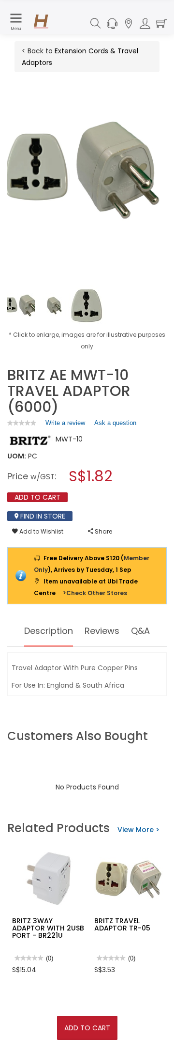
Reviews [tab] (102, 631)
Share (102, 531)
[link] (21, 422)
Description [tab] (48, 631)
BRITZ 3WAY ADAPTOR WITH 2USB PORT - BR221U (48, 928)
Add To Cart (87, 1028)
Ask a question (115, 422)
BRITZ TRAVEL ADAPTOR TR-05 (122, 924)
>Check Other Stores (95, 593)
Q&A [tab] (140, 631)
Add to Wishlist (40, 531)
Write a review (65, 425)
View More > (138, 830)
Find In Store (41, 516)
